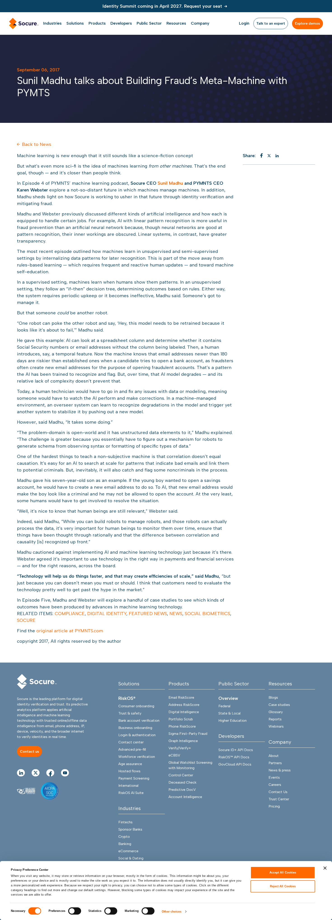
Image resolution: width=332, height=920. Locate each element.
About (274, 756)
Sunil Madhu (170, 183)
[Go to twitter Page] (36, 772)
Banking (124, 844)
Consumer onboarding (136, 706)
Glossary (276, 712)
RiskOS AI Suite (131, 793)
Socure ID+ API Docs (235, 750)
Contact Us (278, 792)
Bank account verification (138, 720)
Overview (228, 698)
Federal (224, 706)
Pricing (274, 806)
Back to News (36, 144)
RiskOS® (127, 698)
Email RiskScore (181, 697)
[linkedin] (277, 155)
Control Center (180, 775)
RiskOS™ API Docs (233, 757)
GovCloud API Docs (234, 764)
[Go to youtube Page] (65, 772)
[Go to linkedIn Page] (21, 772)
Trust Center (279, 799)
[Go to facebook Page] (50, 772)
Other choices (171, 911)
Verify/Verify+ (179, 748)
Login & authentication (137, 735)
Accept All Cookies (282, 872)
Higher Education (232, 720)
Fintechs (125, 822)
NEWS (175, 613)
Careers (275, 784)
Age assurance (130, 764)
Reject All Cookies (283, 886)
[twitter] (269, 155)
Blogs (273, 697)
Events (274, 777)
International (128, 785)
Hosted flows (129, 771)
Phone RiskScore (182, 726)
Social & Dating (130, 858)
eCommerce (128, 851)
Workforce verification (136, 756)
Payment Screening (133, 778)
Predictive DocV (182, 789)
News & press (280, 770)
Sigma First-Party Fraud (187, 733)
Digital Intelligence (183, 712)
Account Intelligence (185, 797)
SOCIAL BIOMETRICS (207, 613)
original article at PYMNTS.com (69, 630)
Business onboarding (135, 728)
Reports (275, 719)
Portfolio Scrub (180, 719)
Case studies (279, 705)
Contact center (131, 742)
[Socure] (37, 681)
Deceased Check (182, 782)
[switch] (74, 911)
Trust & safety (129, 713)
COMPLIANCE (70, 613)
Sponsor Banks (130, 829)
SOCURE (26, 620)
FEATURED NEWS (148, 613)
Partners (275, 763)
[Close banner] (325, 868)
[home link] (23, 23)
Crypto (124, 836)
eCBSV (174, 755)
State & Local (229, 713)
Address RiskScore (183, 705)
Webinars (276, 726)
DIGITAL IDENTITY (106, 613)
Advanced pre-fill (132, 749)
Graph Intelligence (183, 741)
